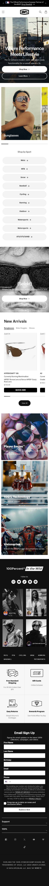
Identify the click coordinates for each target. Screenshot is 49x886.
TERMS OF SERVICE (22, 792)
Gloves (32, 328)
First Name (8, 743)
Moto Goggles (21, 328)
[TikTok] (24, 582)
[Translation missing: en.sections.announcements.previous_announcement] (3, 3)
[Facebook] (30, 582)
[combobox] (7, 781)
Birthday (7, 760)
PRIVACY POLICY (35, 799)
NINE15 (38, 868)
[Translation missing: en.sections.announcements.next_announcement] (45, 3)
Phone (6, 777)
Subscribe (24, 810)
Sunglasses (9, 328)
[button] (3, 12)
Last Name (8, 751)
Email (6, 769)
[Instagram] (13, 582)
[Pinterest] (36, 582)
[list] (24, 113)
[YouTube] (19, 582)
